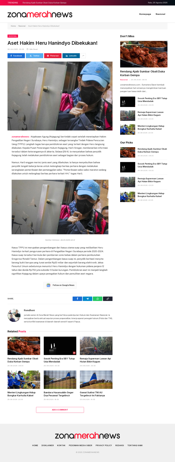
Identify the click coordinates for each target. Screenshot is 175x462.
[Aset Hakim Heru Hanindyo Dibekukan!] (60, 96)
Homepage (145, 14)
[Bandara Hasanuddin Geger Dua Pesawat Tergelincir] (60, 380)
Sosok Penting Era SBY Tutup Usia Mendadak (59, 360)
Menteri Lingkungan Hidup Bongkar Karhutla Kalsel (22, 394)
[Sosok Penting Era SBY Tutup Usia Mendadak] (60, 346)
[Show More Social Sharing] (83, 55)
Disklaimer (48, 445)
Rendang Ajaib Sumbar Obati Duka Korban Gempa (44, 3)
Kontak (61, 445)
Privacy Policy (104, 445)
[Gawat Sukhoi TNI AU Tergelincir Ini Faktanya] (96, 380)
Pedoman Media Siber (80, 445)
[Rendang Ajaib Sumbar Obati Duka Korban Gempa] (24, 346)
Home (13, 26)
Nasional (160, 14)
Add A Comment (60, 410)
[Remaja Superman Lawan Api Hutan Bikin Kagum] (96, 346)
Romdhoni (29, 310)
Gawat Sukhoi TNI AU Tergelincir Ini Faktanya (92, 394)
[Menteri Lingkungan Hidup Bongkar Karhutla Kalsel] (24, 380)
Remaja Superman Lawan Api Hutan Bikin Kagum (95, 360)
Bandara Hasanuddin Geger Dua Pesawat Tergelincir (59, 394)
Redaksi (119, 445)
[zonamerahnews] (40, 14)
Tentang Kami (135, 445)
